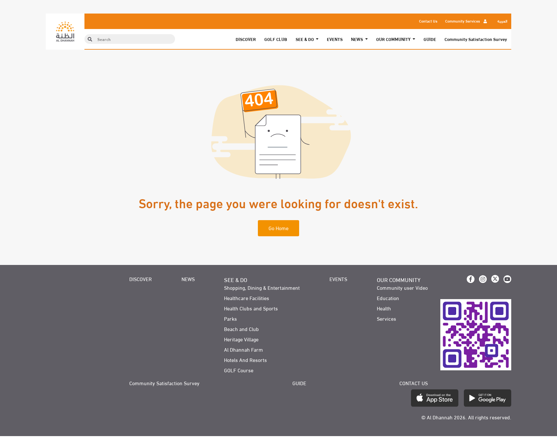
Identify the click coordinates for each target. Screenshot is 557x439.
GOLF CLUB (275, 39)
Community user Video (402, 287)
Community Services (463, 20)
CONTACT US (413, 383)
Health (384, 308)
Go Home (278, 227)
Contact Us (428, 20)
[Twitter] (495, 279)
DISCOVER (246, 39)
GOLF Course (238, 370)
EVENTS (335, 39)
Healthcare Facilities (246, 298)
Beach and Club (241, 329)
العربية (502, 20)
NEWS (188, 279)
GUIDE (430, 39)
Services (386, 318)
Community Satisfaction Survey (476, 39)
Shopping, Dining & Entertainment (262, 287)
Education (388, 298)
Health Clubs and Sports (251, 308)
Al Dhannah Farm (243, 349)
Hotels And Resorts (245, 360)
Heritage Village (241, 339)
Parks (230, 318)
